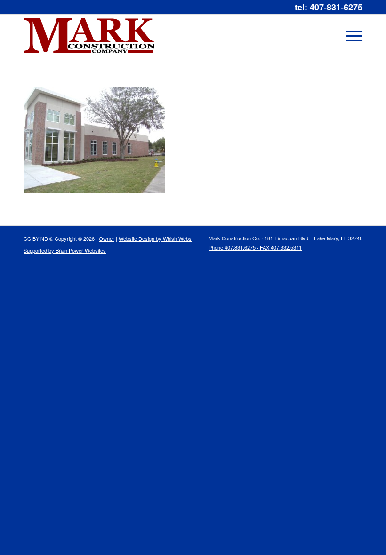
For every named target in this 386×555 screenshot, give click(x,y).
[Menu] (349, 36)
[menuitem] (283, 245)
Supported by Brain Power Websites (65, 250)
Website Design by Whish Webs (155, 238)
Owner (106, 238)
